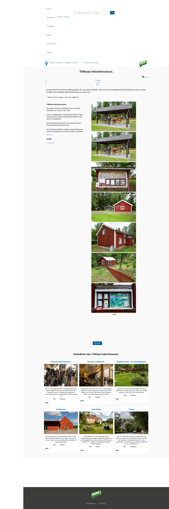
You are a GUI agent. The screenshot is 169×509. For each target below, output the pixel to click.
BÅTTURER (75, 62)
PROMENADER (67, 62)
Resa (98, 85)
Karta (98, 82)
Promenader (50, 26)
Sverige (49, 52)
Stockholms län (51, 44)
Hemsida (59, 17)
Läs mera (49, 134)
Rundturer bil (51, 17)
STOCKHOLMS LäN (88, 62)
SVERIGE (96, 62)
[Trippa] (96, 499)
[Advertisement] (76, 474)
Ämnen (49, 9)
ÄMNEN (52, 62)
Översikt (98, 80)
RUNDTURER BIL (59, 62)
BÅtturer (49, 35)
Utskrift (146, 77)
